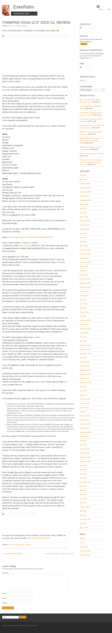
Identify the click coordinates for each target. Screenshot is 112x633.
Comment (5, 573)
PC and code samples (16, 545)
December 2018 (85, 370)
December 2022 (85, 283)
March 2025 (84, 217)
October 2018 (84, 378)
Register (83, 538)
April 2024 (83, 241)
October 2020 (84, 324)
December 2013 (85, 482)
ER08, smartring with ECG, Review (92, 153)
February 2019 (85, 362)
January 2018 (84, 403)
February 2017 (85, 416)
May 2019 (83, 358)
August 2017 (84, 407)
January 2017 (84, 420)
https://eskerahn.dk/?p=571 (39, 538)
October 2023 (84, 258)
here (91, 58)
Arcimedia (34, 625)
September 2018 (85, 382)
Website (4, 603)
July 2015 (83, 465)
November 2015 (85, 457)
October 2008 (84, 507)
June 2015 (83, 469)
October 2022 (84, 291)
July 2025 (83, 208)
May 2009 (83, 503)
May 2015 (83, 474)
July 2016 (83, 440)
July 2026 (83, 175)
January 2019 (84, 366)
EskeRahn (23, 6)
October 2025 (84, 196)
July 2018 (83, 387)
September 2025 (85, 200)
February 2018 (85, 399)
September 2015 (85, 461)
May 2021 (83, 316)
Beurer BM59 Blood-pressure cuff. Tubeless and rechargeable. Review (91, 140)
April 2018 (83, 395)
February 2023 (85, 279)
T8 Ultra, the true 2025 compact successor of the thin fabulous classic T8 (91, 162)
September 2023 (85, 262)
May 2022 (83, 308)
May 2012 (83, 490)
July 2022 (83, 300)
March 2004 (84, 527)
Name (4, 593)
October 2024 (84, 229)
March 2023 (84, 275)
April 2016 (83, 445)
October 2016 (84, 428)
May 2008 (83, 511)
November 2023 (85, 254)
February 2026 (85, 183)
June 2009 (83, 498)
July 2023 (83, 271)
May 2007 (83, 515)
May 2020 (83, 337)
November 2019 (85, 349)
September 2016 (85, 432)
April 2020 (83, 341)
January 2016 (84, 453)
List (108, 9)
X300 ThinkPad (25, 246)
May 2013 (83, 486)
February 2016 (85, 449)
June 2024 (83, 233)
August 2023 (84, 266)
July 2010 (83, 494)
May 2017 (83, 411)
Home (101, 9)
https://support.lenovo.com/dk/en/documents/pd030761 (30, 237)
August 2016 (84, 436)
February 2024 (85, 250)
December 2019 (85, 345)
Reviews (28, 545)
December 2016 (85, 424)
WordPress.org (85, 555)
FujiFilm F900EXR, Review (12, 553)
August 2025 (84, 204)
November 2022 (85, 287)
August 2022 (84, 295)
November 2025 (85, 192)
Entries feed (84, 547)
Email (4, 598)
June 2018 (83, 391)
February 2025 (85, 221)
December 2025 (85, 188)
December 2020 (85, 320)
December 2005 (85, 519)
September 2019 (85, 353)
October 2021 (84, 312)
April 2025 (83, 212)
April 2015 (83, 478)
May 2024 (83, 237)
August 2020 (84, 333)
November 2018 (85, 374)
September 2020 (85, 329)
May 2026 (83, 179)
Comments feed (85, 551)
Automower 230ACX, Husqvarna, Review (60, 553)
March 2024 (84, 246)
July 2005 (83, 523)
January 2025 (84, 225)
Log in (82, 542)
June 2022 (83, 304)
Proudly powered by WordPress (10, 625)
